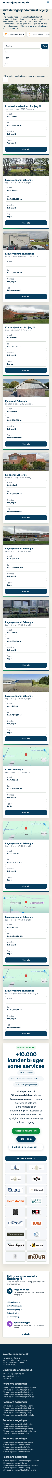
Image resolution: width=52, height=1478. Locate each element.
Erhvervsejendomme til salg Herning (18, 1429)
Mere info (26, 149)
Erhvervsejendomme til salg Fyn (16, 1426)
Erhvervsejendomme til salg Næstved (18, 1397)
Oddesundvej (13, 1317)
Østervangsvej (13, 1309)
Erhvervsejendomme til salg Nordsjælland (20, 1465)
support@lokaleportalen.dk (14, 1362)
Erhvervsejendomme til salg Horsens (18, 1442)
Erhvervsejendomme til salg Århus (17, 1413)
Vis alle (27, 1334)
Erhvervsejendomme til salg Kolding (18, 1410)
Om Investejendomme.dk (13, 1374)
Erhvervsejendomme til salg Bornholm (18, 1415)
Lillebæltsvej (12, 1302)
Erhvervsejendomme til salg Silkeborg (18, 1408)
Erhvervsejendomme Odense (15, 1463)
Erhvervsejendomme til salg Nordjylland (19, 1470)
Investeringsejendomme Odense (16, 1452)
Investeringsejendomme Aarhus (16, 1433)
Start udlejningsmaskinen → (26, 1147)
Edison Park (12, 1313)
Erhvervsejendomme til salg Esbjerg (18, 1394)
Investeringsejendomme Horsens (16, 1445)
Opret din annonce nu (26, 1131)
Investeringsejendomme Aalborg (16, 1468)
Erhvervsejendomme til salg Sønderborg (19, 1431)
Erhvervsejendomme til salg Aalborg (18, 1406)
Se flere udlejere (26, 1158)
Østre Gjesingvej (14, 1306)
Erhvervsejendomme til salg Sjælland (18, 1390)
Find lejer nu (26, 1139)
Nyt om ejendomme (11, 1376)
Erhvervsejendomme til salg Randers (18, 1424)
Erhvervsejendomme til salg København (19, 1387)
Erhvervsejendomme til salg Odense (18, 1392)
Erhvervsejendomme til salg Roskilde (18, 1449)
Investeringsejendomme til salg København (21, 1461)
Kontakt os (7, 1378)
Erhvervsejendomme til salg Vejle (16, 1447)
